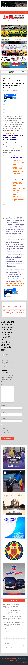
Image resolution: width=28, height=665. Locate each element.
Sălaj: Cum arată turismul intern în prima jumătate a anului (13, 635)
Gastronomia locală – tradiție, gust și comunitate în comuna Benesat (12, 605)
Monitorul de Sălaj (7, 90)
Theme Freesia (14, 660)
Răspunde (4, 366)
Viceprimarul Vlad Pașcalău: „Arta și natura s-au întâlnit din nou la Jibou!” (13, 641)
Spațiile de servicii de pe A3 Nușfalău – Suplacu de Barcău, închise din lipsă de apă (13, 617)
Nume (3, 405)
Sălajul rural (6, 78)
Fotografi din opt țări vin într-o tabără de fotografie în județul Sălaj (13, 629)
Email (2, 412)
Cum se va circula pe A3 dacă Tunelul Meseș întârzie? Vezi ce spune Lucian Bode (13, 623)
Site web (3, 418)
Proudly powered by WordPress (8, 658)
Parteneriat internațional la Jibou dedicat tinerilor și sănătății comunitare (13, 611)
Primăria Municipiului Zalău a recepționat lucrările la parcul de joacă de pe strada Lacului (13, 306)
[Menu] (2, 12)
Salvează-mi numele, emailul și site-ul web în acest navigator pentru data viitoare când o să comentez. (7, 430)
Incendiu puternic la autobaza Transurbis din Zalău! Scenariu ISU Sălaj (13, 646)
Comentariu (4, 385)
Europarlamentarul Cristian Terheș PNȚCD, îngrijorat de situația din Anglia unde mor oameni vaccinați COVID (13, 312)
